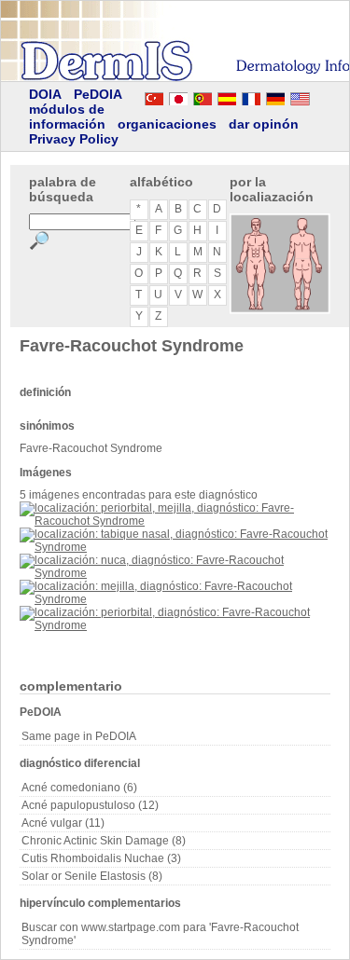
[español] (226, 96)
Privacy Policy (74, 138)
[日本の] (178, 96)
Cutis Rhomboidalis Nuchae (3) (101, 858)
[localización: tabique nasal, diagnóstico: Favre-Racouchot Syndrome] (175, 547)
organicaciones (167, 124)
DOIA (45, 94)
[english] (318, 96)
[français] (251, 96)
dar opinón (264, 124)
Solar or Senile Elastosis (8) (91, 876)
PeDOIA (98, 94)
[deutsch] (275, 96)
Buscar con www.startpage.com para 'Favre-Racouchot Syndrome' (160, 934)
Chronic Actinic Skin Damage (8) (103, 840)
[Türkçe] (154, 96)
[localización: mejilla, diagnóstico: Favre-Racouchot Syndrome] (175, 599)
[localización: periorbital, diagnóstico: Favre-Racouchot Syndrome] (175, 625)
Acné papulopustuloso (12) (90, 805)
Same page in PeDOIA (78, 736)
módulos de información (67, 116)
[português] (202, 96)
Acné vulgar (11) (63, 823)
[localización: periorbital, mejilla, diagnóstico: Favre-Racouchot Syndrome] (175, 521)
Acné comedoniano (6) (79, 787)
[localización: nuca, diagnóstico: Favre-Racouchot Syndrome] (175, 573)
